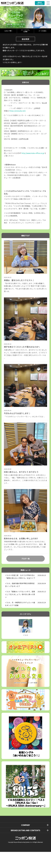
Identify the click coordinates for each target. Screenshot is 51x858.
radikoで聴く (8, 31)
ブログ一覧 (25, 558)
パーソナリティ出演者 (25, 30)
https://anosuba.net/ (17, 111)
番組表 (40, 3)
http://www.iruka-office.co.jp (32, 153)
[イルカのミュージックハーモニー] (25, 17)
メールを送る (42, 31)
